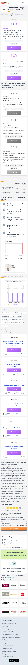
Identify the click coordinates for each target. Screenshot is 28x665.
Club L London (5, 316)
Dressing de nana (21, 312)
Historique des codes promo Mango (13, 547)
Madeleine (4, 319)
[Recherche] (23, 2)
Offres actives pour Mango (11, 540)
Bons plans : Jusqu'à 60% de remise (14, 428)
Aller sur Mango (14, 528)
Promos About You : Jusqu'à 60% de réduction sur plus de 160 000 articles (14, 343)
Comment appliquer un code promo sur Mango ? (14, 543)
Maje (3, 312)
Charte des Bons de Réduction (10, 634)
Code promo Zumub (7, 643)
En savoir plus (10, 577)
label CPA (22, 570)
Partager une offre (14, 531)
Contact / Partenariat (7, 631)
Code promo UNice (7, 648)
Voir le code (13, 172)
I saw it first (4, 326)
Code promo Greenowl (8, 645)
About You (8, 312)
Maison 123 (11, 322)
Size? (23, 322)
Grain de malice (13, 319)
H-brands (4, 322)
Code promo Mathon (7, 656)
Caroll (14, 312)
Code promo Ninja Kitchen (9, 651)
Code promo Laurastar (8, 654)
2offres (14, 19)
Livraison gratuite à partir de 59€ (14, 385)
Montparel (18, 322)
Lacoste (19, 316)
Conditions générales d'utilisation (10, 629)
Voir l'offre (14, 48)
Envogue (13, 316)
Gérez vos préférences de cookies (11, 637)
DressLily (20, 319)
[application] (14, 294)
